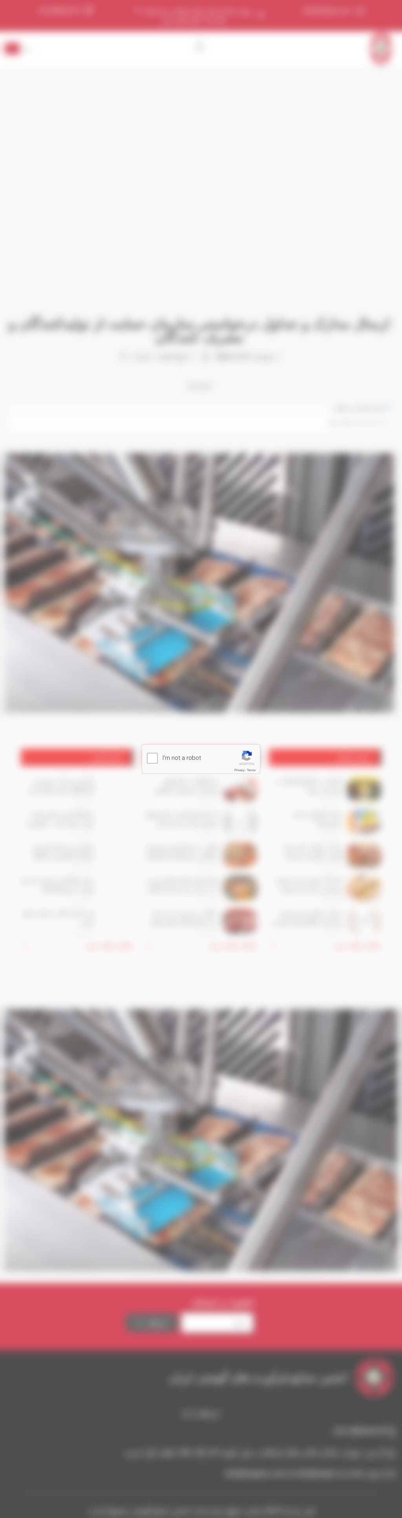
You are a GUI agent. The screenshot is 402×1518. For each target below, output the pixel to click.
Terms (251, 770)
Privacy (239, 770)
